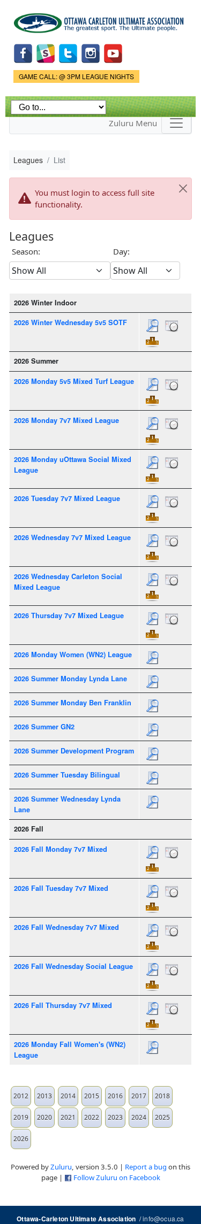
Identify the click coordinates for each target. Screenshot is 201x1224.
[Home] (100, 19)
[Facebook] (23, 52)
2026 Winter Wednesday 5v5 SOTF (70, 322)
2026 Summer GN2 (44, 727)
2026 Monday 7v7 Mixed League (66, 420)
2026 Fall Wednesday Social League (73, 966)
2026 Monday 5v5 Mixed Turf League (74, 381)
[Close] (182, 188)
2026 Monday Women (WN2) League (73, 654)
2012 (20, 1095)
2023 (115, 1117)
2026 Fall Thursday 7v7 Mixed (63, 1005)
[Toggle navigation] (176, 123)
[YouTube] (113, 52)
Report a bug (146, 1167)
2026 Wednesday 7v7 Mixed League (72, 537)
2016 (115, 1095)
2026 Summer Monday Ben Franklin (72, 702)
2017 (138, 1095)
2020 (44, 1117)
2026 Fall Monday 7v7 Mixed (60, 849)
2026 (20, 1138)
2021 (68, 1117)
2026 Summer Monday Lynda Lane (70, 678)
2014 (68, 1095)
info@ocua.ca (163, 1218)
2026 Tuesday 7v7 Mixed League (67, 498)
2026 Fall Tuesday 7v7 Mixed (61, 888)
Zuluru (61, 1167)
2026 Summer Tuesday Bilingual (67, 775)
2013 (44, 1095)
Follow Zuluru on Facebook (116, 1177)
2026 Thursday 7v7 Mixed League (69, 615)
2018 (162, 1095)
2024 (138, 1117)
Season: (26, 251)
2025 (162, 1117)
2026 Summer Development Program (74, 751)
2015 (91, 1095)
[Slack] (45, 52)
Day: (121, 251)
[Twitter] (68, 52)
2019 (20, 1117)
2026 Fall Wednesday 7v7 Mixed (66, 927)
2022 (91, 1117)
